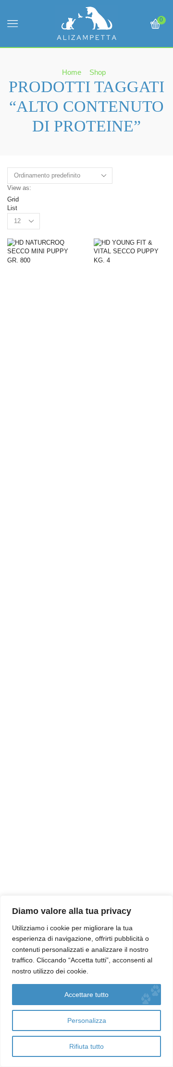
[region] (86, 981)
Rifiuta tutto (86, 1046)
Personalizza (86, 1020)
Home (71, 72)
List (12, 208)
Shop (97, 72)
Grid (13, 199)
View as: (19, 187)
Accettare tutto (86, 994)
